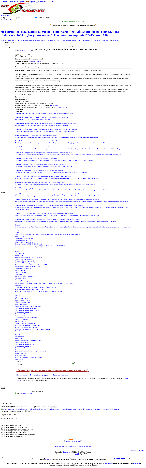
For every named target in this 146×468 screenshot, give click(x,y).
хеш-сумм (48, 459)
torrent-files (109, 463)
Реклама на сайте (85, 447)
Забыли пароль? (7, 19)
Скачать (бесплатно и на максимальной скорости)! (52, 370)
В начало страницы (137, 450)
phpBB (77, 454)
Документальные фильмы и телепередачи (97, 40)
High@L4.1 (30, 259)
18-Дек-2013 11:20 (25, 393)
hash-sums (136, 463)
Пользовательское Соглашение (65, 447)
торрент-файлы (119, 458)
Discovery (115, 40)
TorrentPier (66, 452)
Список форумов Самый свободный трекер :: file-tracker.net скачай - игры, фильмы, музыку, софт (48, 40)
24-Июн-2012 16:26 (25, 50)
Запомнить (41, 17)
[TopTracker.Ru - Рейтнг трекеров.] (81, 441)
